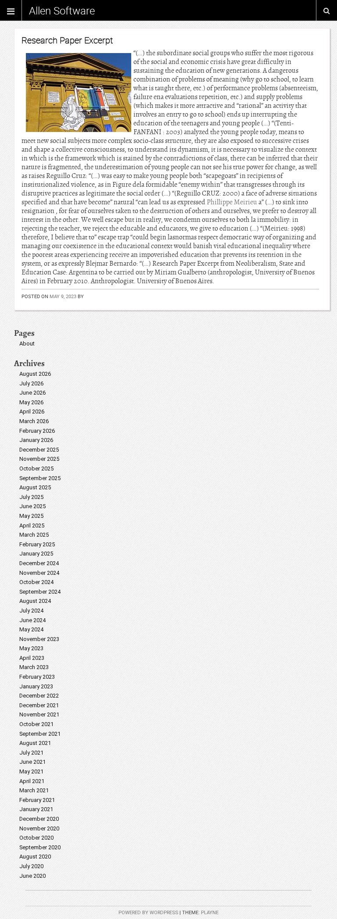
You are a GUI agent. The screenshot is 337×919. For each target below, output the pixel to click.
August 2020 (35, 856)
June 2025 (32, 506)
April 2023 (31, 658)
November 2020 (39, 828)
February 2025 (37, 544)
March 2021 (34, 790)
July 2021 (31, 752)
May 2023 (31, 648)
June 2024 (32, 620)
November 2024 (39, 573)
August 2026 (35, 373)
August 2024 (35, 601)
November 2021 (39, 714)
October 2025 (36, 468)
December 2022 (39, 695)
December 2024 (39, 563)
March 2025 (34, 534)
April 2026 (31, 411)
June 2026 (32, 392)
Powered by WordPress (148, 912)
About (27, 343)
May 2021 (31, 771)
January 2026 (36, 440)
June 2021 (32, 762)
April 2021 (31, 781)
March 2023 (34, 667)
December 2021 (39, 705)
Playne (210, 912)
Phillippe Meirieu (232, 202)
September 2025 (40, 478)
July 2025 (31, 497)
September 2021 (40, 733)
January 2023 (36, 686)
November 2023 (39, 639)
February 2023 (37, 676)
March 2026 (34, 421)
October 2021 (36, 724)
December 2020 (39, 819)
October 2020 (36, 837)
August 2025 (35, 487)
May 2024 (31, 629)
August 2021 (35, 743)
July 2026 (31, 383)
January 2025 (36, 553)
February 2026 (37, 430)
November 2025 (39, 459)
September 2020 (40, 847)
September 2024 (40, 591)
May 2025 (31, 516)
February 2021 (37, 800)
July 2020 (31, 866)
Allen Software (62, 11)
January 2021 (36, 809)
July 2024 (31, 610)
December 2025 (39, 449)
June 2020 (32, 876)
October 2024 (36, 582)
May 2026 (31, 402)
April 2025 (31, 525)
